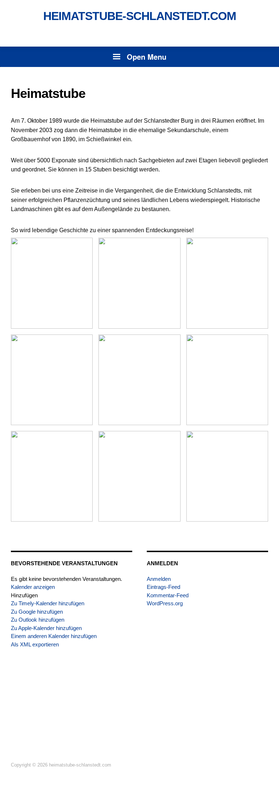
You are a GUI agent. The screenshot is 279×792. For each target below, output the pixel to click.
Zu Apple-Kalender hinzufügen (46, 628)
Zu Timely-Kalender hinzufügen (47, 603)
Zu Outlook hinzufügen (37, 620)
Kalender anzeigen (33, 587)
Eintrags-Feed (163, 587)
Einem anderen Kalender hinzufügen (54, 636)
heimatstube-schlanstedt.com (139, 16)
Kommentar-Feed (168, 595)
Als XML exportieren (35, 644)
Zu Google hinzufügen (37, 612)
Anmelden (159, 579)
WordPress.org (165, 603)
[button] (24, 595)
